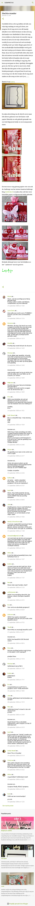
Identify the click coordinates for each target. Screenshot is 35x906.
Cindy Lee (10, 760)
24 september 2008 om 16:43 (15, 365)
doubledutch (9, 192)
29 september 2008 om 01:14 (15, 755)
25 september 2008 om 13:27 (15, 559)
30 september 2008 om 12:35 (15, 801)
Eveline (9, 564)
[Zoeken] (33, 3)
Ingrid (9, 490)
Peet (8, 582)
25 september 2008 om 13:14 (15, 548)
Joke (8, 504)
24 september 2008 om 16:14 (15, 338)
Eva (8, 605)
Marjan (9, 449)
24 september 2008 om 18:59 (15, 392)
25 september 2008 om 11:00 (15, 531)
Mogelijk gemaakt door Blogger (18, 903)
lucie (8, 794)
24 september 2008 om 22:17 (15, 456)
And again (4, 858)
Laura (12, 82)
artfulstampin (11, 592)
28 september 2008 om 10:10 (15, 659)
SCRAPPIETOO (9, 2)
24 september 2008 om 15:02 (15, 306)
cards (2, 886)
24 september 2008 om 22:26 (15, 473)
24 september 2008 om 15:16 (15, 318)
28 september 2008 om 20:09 (15, 714)
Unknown (10, 614)
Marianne (10, 323)
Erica (8, 396)
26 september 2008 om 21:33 (15, 587)
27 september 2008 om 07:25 (15, 622)
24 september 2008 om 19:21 (15, 410)
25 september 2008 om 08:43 (15, 499)
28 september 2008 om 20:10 (15, 727)
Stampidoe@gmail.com (14, 535)
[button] (3, 19)
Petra (8, 707)
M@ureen (10, 382)
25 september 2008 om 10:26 (15, 517)
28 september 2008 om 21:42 (15, 746)
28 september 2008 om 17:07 (15, 668)
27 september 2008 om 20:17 (15, 632)
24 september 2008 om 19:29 (15, 424)
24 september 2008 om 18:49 (15, 378)
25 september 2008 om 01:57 (15, 485)
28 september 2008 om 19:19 (15, 702)
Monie (9, 296)
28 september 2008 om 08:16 (15, 643)
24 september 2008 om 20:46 (15, 444)
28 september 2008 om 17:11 (15, 679)
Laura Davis (10, 310)
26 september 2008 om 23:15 (15, 600)
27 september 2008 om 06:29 (15, 609)
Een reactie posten (8, 805)
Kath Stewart (11, 415)
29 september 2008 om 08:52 (15, 779)
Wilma (9, 553)
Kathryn (9, 477)
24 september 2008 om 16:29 (15, 348)
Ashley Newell (11, 750)
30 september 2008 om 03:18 (15, 789)
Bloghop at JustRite (6, 830)
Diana (9, 648)
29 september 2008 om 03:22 (15, 769)
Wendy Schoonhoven (13, 521)
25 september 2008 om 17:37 (15, 577)
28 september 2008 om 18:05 (15, 691)
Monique (10, 353)
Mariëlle (9, 343)
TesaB (9, 627)
